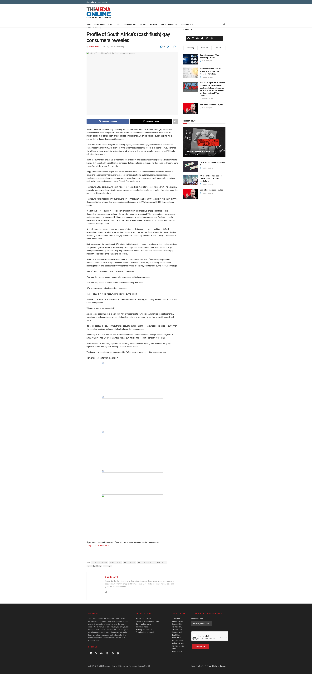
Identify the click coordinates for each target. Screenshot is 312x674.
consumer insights (99, 562)
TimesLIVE (176, 619)
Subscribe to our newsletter (97, 2)
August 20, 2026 (207, 193)
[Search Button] (224, 24)
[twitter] (193, 38)
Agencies (153, 24)
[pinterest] (202, 38)
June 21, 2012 (108, 47)
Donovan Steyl (115, 562)
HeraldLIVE (176, 635)
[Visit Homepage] (99, 12)
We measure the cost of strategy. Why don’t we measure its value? (210, 71)
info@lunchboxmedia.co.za (98, 545)
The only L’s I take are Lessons (199, 151)
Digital (143, 24)
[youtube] (197, 38)
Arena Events (177, 651)
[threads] (211, 38)
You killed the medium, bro (211, 105)
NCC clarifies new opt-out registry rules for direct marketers (211, 178)
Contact (222, 666)
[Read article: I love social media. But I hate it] (190, 166)
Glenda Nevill (94, 47)
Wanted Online (177, 641)
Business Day (177, 630)
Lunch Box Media (94, 566)
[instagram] (207, 38)
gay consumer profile (146, 562)
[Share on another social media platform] (175, 121)
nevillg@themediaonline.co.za (147, 621)
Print (118, 24)
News (109, 24)
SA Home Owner (178, 643)
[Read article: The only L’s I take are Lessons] (204, 142)
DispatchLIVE (177, 638)
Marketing (172, 24)
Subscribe (200, 646)
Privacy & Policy (212, 666)
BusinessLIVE (177, 627)
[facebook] (188, 38)
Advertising (97, 27)
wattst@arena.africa (144, 630)
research (107, 566)
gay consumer (129, 562)
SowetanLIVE (177, 624)
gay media (161, 562)
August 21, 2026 (192, 155)
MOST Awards (99, 24)
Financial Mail (177, 632)
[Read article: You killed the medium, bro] (190, 194)
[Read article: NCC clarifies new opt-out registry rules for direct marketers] (190, 180)
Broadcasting (130, 24)
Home (89, 24)
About (193, 666)
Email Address (197, 619)
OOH (162, 24)
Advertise (201, 666)
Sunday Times (177, 621)
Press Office (186, 24)
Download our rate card (145, 632)
